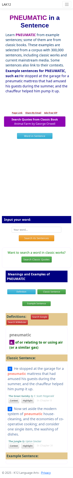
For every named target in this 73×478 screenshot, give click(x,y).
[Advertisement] (36, 179)
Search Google (39, 316)
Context (14, 400)
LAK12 (6, 4)
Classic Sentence (51, 291)
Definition (21, 291)
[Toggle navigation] (66, 4)
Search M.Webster (17, 322)
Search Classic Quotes (36, 259)
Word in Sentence (34, 136)
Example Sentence (36, 303)
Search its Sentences (36, 238)
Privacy (46, 473)
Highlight (27, 400)
